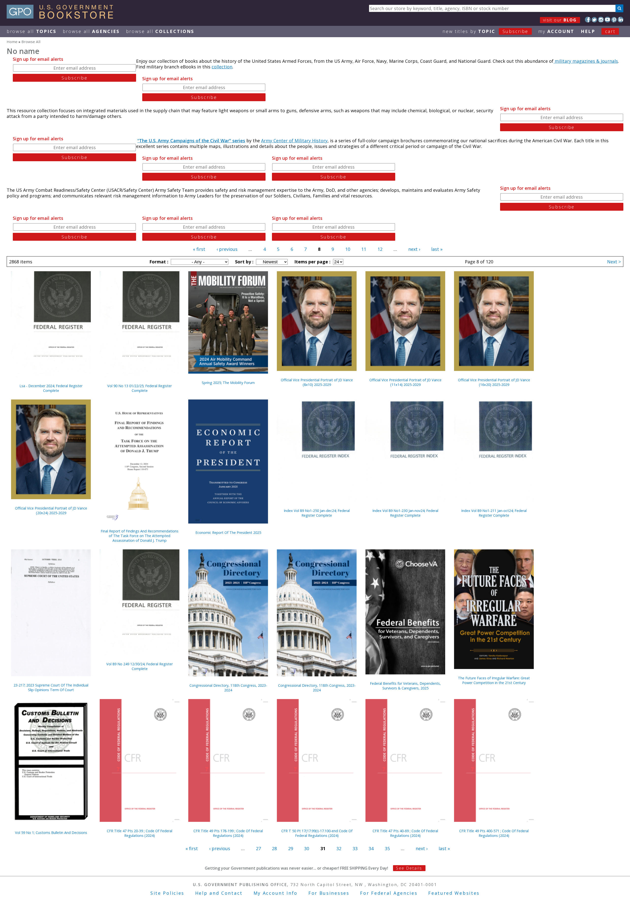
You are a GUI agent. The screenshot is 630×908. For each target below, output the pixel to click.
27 (258, 848)
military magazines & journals (585, 61)
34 (371, 848)
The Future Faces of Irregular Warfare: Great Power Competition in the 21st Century (494, 680)
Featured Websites (454, 893)
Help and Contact (219, 893)
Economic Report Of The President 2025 (228, 532)
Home (12, 41)
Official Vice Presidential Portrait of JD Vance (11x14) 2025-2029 (405, 382)
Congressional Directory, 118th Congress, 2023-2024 (228, 687)
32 (338, 848)
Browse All (31, 31)
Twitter (594, 19)
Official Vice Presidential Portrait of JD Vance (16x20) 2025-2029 (494, 382)
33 (355, 848)
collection (222, 67)
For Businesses (328, 893)
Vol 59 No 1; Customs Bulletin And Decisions (51, 832)
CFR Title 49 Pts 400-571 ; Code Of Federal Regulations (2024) (494, 833)
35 (387, 848)
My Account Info (275, 893)
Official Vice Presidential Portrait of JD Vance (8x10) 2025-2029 (317, 382)
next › (414, 249)
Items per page (311, 262)
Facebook (588, 19)
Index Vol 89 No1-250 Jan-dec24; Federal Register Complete (317, 513)
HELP (588, 31)
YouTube (607, 19)
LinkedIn (620, 19)
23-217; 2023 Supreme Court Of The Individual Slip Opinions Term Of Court (51, 687)
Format (158, 262)
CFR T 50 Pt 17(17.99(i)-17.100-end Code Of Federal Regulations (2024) (316, 833)
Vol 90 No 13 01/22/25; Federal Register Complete (139, 388)
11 (363, 249)
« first (199, 249)
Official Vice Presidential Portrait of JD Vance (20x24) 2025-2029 (51, 510)
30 (306, 848)
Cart (610, 31)
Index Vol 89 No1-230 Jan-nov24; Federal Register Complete (405, 513)
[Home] (62, 17)
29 (290, 848)
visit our (560, 20)
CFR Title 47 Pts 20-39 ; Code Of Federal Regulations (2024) (139, 833)
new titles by (485, 31)
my (556, 31)
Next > (614, 262)
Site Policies (167, 893)
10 (347, 249)
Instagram (601, 19)
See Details (409, 868)
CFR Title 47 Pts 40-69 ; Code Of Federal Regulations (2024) (405, 833)
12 (380, 249)
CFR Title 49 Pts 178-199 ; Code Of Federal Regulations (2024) (228, 833)
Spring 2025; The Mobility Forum (228, 382)
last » (436, 249)
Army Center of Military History (294, 140)
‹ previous (227, 249)
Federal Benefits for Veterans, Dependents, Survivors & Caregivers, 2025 (405, 685)
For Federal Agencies (388, 893)
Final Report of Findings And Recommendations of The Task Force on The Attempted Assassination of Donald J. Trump (139, 536)
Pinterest (614, 19)
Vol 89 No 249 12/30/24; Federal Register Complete (139, 666)
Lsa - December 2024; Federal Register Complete (50, 388)
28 (274, 848)
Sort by (243, 262)
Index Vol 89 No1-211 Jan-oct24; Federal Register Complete (494, 513)
